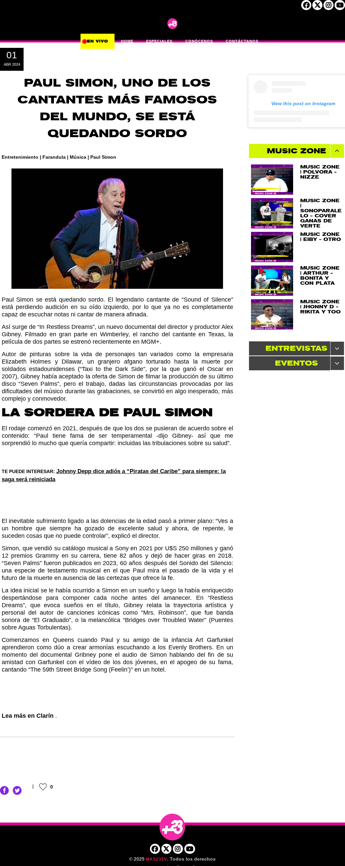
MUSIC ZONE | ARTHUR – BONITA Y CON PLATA (320, 276)
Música (78, 157)
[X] (317, 7)
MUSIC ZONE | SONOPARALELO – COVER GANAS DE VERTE (321, 213)
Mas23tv (156, 859)
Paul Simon (103, 157)
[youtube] (340, 7)
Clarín (45, 715)
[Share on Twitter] (17, 790)
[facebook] (306, 7)
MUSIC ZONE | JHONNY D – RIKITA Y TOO (320, 306)
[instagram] (328, 7)
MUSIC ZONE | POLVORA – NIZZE (320, 172)
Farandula (54, 157)
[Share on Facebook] (4, 790)
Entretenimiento (20, 157)
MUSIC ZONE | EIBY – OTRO (320, 237)
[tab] (296, 151)
